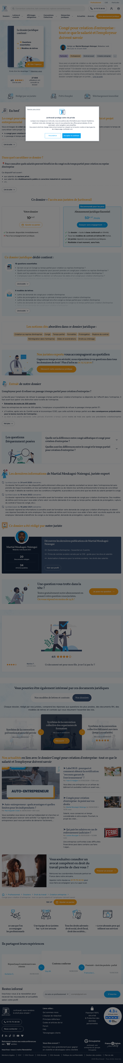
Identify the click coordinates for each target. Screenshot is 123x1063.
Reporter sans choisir (33, 109)
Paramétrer (53, 135)
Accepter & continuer (71, 135)
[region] (62, 123)
